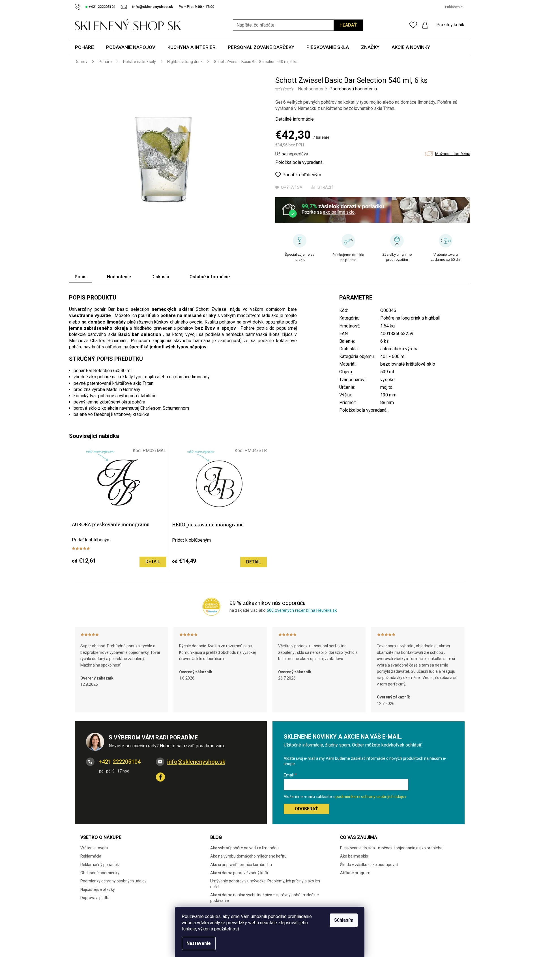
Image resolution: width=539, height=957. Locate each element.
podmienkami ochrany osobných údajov (371, 796)
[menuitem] (84, 47)
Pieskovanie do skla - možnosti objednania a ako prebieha (391, 848)
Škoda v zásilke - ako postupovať (369, 864)
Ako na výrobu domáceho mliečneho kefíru (248, 856)
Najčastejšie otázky (97, 889)
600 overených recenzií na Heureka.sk (302, 610)
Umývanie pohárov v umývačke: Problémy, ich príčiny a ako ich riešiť (265, 884)
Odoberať (306, 808)
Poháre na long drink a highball (410, 318)
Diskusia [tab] (160, 276)
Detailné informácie (294, 119)
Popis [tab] (81, 276)
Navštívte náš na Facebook (160, 777)
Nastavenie (198, 943)
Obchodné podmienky (99, 873)
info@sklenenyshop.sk (196, 761)
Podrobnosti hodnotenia (353, 89)
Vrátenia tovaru (94, 848)
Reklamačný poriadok (99, 864)
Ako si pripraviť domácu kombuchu (241, 864)
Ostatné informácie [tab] (210, 276)
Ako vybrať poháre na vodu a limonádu (244, 848)
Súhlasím (343, 920)
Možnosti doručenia (452, 153)
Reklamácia (90, 856)
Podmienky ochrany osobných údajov (113, 881)
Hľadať (348, 25)
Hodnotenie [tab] (119, 276)
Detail (152, 561)
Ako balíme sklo (354, 856)
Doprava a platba (95, 897)
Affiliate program (355, 873)
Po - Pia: (187, 7)
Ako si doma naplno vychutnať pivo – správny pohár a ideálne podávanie (264, 897)
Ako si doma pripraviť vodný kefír (239, 873)
